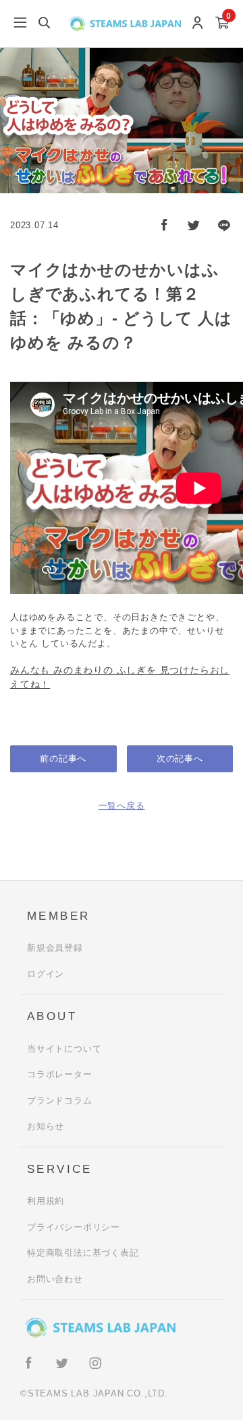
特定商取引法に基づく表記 (83, 1253)
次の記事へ (180, 758)
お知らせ (45, 1126)
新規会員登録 (55, 948)
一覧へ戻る (122, 806)
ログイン (45, 974)
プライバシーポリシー (73, 1227)
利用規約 (45, 1201)
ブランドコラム (59, 1100)
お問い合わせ (55, 1279)
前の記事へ (63, 758)
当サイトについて (64, 1049)
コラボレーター (59, 1074)
